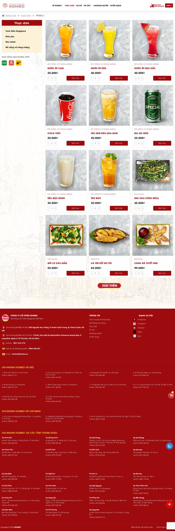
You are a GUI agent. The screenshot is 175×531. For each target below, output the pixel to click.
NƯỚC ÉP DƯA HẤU (144, 68)
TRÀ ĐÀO (96, 198)
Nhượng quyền (101, 5)
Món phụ (10, 36)
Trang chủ (10, 15)
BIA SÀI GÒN (141, 133)
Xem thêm (109, 285)
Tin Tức (87, 5)
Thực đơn (69, 5)
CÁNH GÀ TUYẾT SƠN (146, 263)
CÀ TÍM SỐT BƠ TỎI (101, 263)
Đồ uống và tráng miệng (18, 47)
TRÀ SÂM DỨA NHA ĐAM (104, 133)
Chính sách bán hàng (165, 527)
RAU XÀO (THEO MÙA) (146, 198)
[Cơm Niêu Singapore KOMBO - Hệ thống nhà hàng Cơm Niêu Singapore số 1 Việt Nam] (13, 5)
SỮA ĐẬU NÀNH (56, 198)
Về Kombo (57, 5)
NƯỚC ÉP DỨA (98, 68)
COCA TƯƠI (54, 133)
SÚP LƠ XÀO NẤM (57, 263)
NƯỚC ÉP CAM (56, 68)
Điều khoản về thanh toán (142, 527)
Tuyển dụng (115, 5)
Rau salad (10, 41)
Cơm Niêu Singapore (16, 30)
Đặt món (75, 78)
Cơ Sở (79, 5)
